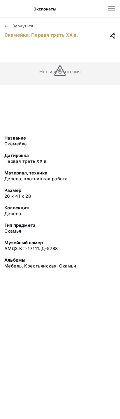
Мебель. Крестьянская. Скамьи (40, 266)
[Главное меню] (111, 8)
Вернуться (22, 26)
